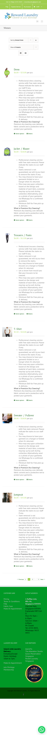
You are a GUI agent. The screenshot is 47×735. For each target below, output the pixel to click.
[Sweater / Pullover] (7, 418)
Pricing (6, 599)
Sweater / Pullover (24, 415)
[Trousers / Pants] (7, 238)
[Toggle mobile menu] (42, 21)
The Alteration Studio (34, 651)
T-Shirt (18, 328)
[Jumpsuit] (7, 498)
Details (30, 133)
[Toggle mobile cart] (37, 21)
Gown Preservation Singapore (33, 655)
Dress (16, 69)
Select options (20, 133)
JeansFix (28, 649)
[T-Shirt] (7, 332)
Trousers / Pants (22, 235)
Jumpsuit (18, 494)
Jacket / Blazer (22, 148)
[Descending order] (36, 40)
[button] (41, 729)
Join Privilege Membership (9, 668)
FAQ (5, 604)
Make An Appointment (13, 608)
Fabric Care (8, 606)
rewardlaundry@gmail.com (32, 2)
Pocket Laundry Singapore (31, 659)
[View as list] (25, 53)
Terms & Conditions (12, 601)
